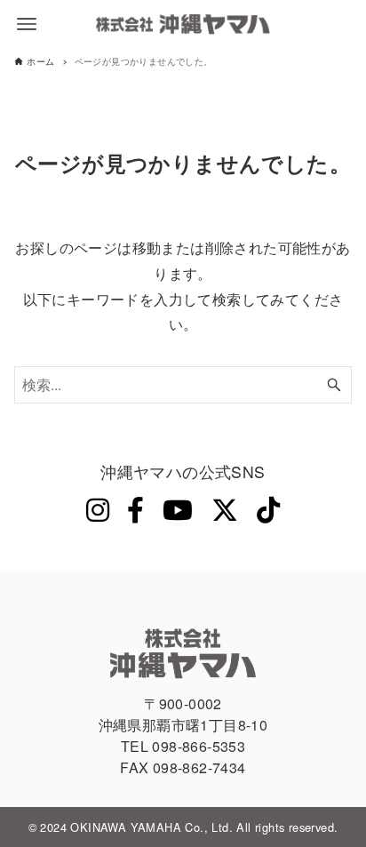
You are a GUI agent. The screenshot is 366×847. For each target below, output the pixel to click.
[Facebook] (135, 509)
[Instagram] (97, 509)
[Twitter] (224, 509)
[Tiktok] (268, 509)
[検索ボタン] (334, 385)
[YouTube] (178, 509)
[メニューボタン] (26, 24)
